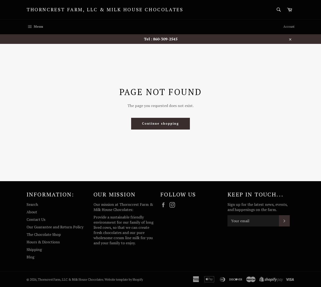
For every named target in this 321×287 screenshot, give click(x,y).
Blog (30, 257)
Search (32, 204)
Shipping (34, 249)
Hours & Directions (43, 242)
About (32, 211)
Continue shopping (160, 123)
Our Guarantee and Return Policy (55, 227)
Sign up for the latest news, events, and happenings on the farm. (257, 207)
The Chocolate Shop (44, 234)
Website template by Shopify (124, 280)
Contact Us (36, 219)
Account (288, 26)
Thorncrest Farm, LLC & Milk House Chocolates (105, 9)
